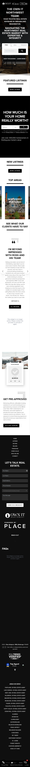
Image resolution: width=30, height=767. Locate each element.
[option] (15, 202)
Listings (15, 441)
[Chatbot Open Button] (25, 762)
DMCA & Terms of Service (16, 765)
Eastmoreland (15, 722)
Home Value (15, 451)
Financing (15, 448)
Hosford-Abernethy (15, 746)
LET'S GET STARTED (11, 425)
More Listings (15, 89)
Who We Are (15, 453)
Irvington (15, 717)
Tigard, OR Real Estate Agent (15, 703)
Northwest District (15, 738)
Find (6, 45)
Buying (15, 443)
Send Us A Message (15, 505)
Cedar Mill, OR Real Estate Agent (15, 711)
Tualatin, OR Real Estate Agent (15, 706)
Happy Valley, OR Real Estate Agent (15, 708)
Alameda (15, 714)
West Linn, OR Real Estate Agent (15, 693)
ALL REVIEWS (15, 306)
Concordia (15, 732)
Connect (15, 456)
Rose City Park (15, 748)
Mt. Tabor (15, 735)
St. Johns (15, 740)
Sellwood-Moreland (15, 724)
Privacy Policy (9, 132)
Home (15, 438)
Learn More (21, 59)
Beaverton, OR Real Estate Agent (15, 698)
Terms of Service (20, 132)
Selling (15, 446)
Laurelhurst (15, 719)
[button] (2, 270)
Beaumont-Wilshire (15, 730)
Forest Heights (15, 743)
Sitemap (27, 765)
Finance (24, 45)
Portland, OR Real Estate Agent (15, 687)
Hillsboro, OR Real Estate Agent (15, 695)
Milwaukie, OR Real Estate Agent (15, 701)
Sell (15, 45)
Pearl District (15, 727)
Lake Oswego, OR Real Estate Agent (15, 690)
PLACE (26, 644)
